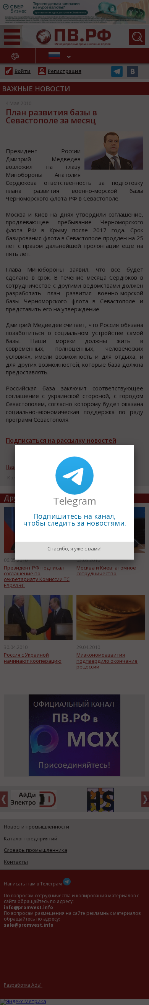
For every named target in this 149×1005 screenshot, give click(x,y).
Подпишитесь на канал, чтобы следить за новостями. (74, 519)
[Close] (134, 445)
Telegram (74, 501)
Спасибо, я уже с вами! (74, 548)
